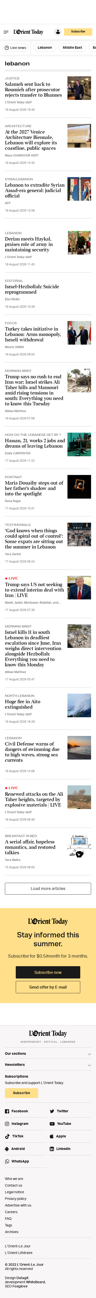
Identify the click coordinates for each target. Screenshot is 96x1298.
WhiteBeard (35, 1282)
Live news (18, 48)
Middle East (72, 47)
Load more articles (48, 888)
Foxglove (20, 1286)
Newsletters (15, 1064)
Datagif (22, 1278)
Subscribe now (48, 972)
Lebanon (45, 47)
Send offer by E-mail (48, 987)
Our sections (15, 1053)
